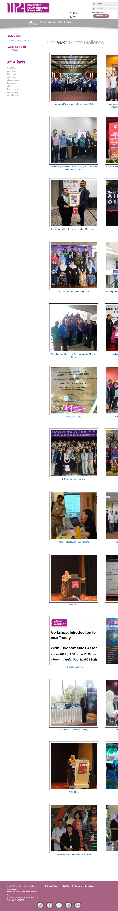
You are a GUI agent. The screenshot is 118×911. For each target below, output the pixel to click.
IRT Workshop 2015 (74, 667)
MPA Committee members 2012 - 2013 (74, 855)
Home (33, 22)
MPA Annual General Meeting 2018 (73, 291)
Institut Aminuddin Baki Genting (74, 729)
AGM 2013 (74, 792)
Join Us (51, 22)
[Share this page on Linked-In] (68, 907)
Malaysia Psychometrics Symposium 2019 (74, 104)
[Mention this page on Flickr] (77, 907)
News (68, 22)
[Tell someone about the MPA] (74, 13)
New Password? (99, 13)
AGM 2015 (74, 604)
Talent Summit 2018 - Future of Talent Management (74, 229)
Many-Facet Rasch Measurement (74, 542)
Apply (60, 22)
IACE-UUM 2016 (73, 417)
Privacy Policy (51, 886)
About (42, 22)
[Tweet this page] (40, 907)
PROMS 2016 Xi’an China (73, 479)
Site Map (66, 886)
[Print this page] (73, 16)
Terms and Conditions (84, 886)
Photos (34, 24)
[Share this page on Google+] (59, 907)
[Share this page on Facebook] (49, 907)
